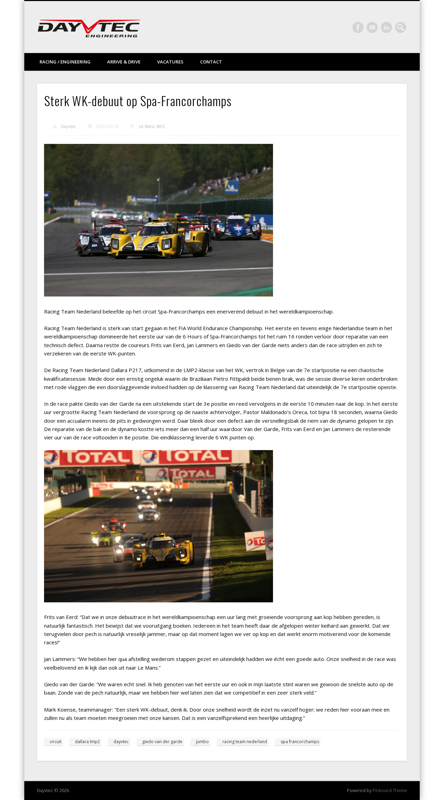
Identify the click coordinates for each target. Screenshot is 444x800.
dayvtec (121, 742)
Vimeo (372, 27)
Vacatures (170, 62)
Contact (211, 62)
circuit (55, 742)
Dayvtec (68, 126)
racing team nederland (244, 742)
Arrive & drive (123, 62)
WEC (160, 126)
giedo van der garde (162, 742)
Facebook (358, 27)
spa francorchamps (300, 742)
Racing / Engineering (65, 62)
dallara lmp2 (87, 742)
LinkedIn (386, 27)
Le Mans (146, 126)
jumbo (202, 742)
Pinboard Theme (390, 790)
